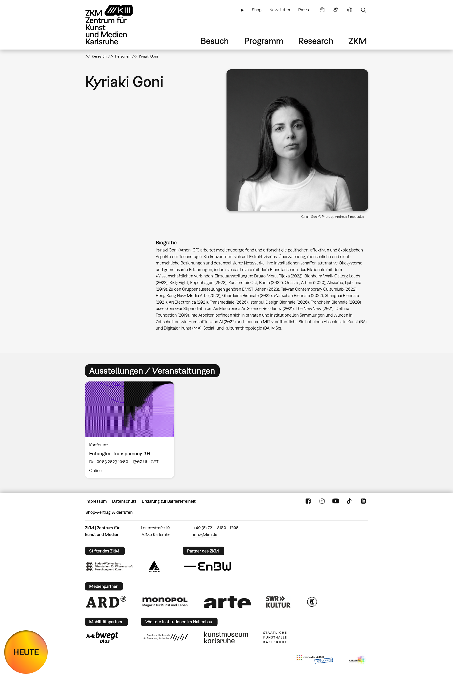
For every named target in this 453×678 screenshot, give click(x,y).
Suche (363, 10)
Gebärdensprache (335, 10)
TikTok (349, 501)
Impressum (96, 501)
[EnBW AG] (207, 566)
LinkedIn (363, 501)
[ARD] (106, 602)
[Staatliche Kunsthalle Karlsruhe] (274, 637)
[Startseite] (115, 24)
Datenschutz (124, 501)
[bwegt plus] (102, 637)
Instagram (322, 501)
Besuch (215, 41)
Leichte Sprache (322, 10)
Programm (263, 41)
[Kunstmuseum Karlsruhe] (226, 637)
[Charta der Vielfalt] (314, 660)
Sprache (349, 10)
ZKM (357, 41)
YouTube (335, 501)
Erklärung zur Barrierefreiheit (169, 501)
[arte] (227, 602)
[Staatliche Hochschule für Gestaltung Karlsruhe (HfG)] (165, 637)
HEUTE (26, 652)
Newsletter (279, 9)
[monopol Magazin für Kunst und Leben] (165, 601)
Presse (304, 9)
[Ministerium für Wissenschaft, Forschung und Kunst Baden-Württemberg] (109, 566)
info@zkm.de (205, 534)
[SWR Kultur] (278, 602)
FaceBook (308, 501)
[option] (131, 429)
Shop (256, 9)
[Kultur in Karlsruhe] (312, 602)
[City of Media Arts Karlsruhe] (357, 660)
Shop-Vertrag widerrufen (109, 512)
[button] (297, 140)
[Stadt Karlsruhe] (154, 566)
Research (315, 41)
